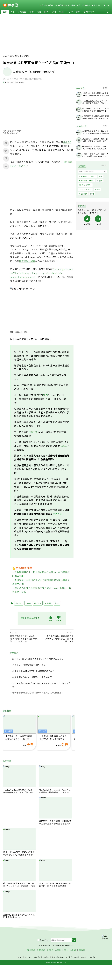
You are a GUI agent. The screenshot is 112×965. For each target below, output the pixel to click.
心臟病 (63, 445)
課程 (54, 12)
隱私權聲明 (60, 957)
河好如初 (63, 5)
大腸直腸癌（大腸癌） (87, 176)
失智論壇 (22, 12)
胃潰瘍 (97, 189)
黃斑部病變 (83, 194)
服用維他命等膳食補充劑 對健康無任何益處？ (33, 671)
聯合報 (44, 5)
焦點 (5, 12)
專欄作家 (82, 950)
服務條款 (46, 957)
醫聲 (78, 12)
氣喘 (92, 194)
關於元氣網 (31, 950)
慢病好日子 (89, 12)
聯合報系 (69, 957)
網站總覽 (92, 957)
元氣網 (10, 56)
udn (4, 56)
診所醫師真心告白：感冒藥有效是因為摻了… (33, 677)
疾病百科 (58, 950)
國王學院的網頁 (27, 261)
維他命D (67, 142)
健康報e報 (44, 940)
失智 (71, 12)
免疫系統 (57, 514)
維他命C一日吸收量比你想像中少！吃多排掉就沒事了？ (38, 658)
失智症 (100, 180)
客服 (30, 957)
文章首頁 (73, 950)
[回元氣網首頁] (13, 5)
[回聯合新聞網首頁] (5, 5)
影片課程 (8, 731)
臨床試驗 (33, 432)
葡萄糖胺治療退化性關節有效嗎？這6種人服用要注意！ (37, 692)
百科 (39, 12)
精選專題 (50, 950)
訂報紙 (76, 957)
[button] (107, 12)
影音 (46, 12)
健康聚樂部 (41, 950)
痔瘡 (101, 176)
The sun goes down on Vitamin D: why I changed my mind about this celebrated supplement (41, 273)
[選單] (108, 5)
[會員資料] (104, 5)
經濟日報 (53, 5)
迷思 (45, 395)
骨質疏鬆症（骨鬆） (86, 180)
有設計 (73, 5)
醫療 (31, 12)
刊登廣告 (19, 957)
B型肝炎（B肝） (85, 185)
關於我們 (84, 957)
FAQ (26, 957)
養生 (12, 12)
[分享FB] (5, 143)
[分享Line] (5, 150)
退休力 (62, 12)
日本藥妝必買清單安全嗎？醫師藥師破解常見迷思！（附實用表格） (41, 685)
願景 (89, 5)
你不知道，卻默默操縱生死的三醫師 (29, 664)
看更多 (105, 88)
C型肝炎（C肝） (85, 189)
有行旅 (81, 5)
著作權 (52, 957)
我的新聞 (97, 5)
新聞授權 (37, 957)
